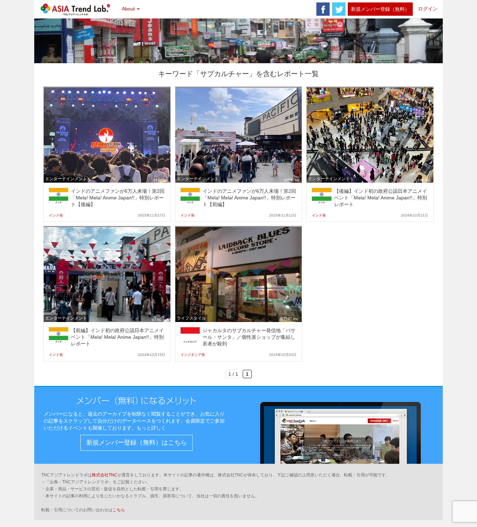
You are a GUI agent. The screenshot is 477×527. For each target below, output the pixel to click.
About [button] (129, 9)
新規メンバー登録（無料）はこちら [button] (136, 442)
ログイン (428, 9)
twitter (338, 9)
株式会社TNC (104, 475)
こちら (118, 509)
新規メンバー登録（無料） (380, 9)
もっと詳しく (151, 428)
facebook (323, 9)
